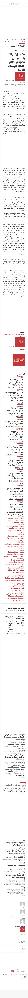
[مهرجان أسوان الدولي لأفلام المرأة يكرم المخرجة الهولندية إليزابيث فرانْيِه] (14, 753)
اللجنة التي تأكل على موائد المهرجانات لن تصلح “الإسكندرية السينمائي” (14, 893)
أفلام (23, 334)
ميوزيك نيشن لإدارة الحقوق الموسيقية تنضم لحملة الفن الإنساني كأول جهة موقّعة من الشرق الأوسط (15, 875)
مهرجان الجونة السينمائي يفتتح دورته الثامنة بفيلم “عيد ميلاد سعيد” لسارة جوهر (15, 437)
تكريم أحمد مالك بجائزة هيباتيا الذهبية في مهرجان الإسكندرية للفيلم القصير (14, 737)
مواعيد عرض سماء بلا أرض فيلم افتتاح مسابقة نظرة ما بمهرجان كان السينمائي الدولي (14, 494)
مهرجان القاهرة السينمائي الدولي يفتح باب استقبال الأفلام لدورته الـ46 (14, 746)
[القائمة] (25, 4)
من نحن (23, 948)
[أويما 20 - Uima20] (14, 4)
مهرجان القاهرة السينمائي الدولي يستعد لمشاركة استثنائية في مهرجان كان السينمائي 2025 (14, 509)
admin (24, 932)
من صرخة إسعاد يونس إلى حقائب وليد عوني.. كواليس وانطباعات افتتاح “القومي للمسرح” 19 (14, 859)
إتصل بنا (23, 949)
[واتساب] (27, 987)
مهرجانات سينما (18, 39)
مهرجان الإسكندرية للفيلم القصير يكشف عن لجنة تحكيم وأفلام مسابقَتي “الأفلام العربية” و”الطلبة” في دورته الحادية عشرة (15, 771)
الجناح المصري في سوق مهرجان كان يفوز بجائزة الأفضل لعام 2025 (15, 464)
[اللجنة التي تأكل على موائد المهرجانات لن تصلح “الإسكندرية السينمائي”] (14, 890)
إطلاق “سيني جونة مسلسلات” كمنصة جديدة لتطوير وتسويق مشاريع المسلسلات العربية (14, 884)
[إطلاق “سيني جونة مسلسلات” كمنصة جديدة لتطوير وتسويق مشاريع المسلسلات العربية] (14, 881)
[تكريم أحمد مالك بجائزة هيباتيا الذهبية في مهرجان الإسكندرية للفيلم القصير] (14, 634)
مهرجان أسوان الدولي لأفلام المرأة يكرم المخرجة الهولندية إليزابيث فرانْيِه (15, 757)
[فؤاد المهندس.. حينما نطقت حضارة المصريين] (22, 863)
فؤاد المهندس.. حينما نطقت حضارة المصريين (16, 866)
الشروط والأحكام (24, 977)
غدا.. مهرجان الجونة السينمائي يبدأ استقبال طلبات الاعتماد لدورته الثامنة (14, 451)
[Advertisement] (14, 21)
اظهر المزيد (22, 349)
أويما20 (13, 80)
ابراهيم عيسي (22, 915)
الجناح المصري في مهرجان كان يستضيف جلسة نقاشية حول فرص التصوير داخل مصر (14, 478)
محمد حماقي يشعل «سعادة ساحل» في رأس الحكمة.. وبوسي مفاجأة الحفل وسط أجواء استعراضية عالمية (14, 844)
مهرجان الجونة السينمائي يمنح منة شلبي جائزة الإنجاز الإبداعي (15, 412)
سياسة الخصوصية (23, 978)
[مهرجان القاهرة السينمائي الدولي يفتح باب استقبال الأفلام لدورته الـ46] (18, 742)
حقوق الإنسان (11, 334)
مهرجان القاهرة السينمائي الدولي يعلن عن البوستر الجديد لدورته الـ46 (15, 383)
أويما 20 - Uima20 (6, 974)
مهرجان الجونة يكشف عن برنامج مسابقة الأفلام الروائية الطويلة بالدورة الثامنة (14, 398)
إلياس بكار (19, 334)
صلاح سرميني (22, 907)
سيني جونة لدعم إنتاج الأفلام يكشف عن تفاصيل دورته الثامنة (14, 424)
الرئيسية (23, 39)
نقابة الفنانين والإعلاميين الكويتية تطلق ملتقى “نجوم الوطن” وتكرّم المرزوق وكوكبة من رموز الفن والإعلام (15, 851)
